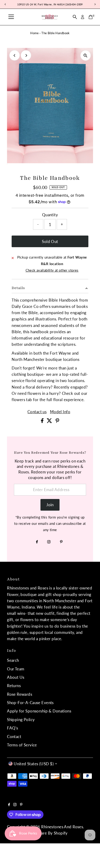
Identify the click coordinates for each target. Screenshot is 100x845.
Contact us (37, 412)
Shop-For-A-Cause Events (30, 702)
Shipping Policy (21, 719)
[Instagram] (49, 542)
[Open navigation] (11, 17)
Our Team (15, 668)
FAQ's (12, 727)
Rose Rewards (19, 694)
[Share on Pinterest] (57, 421)
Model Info (60, 412)
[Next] (26, 55)
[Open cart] (90, 17)
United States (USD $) (34, 763)
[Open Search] (75, 17)
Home (34, 33)
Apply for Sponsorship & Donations (39, 711)
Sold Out (50, 241)
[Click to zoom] (85, 55)
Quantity (50, 214)
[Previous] (14, 55)
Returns (14, 685)
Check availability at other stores (52, 270)
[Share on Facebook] (42, 421)
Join (50, 504)
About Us (15, 677)
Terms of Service (22, 744)
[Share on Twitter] (50, 421)
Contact (14, 736)
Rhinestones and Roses (62, 826)
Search (13, 660)
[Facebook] (37, 542)
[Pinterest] (61, 542)
